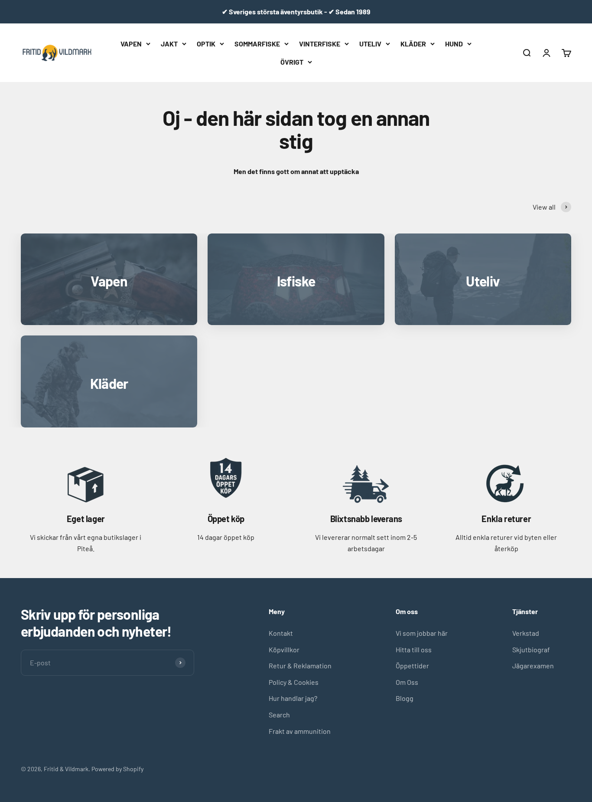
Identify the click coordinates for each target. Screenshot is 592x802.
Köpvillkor (284, 649)
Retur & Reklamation (300, 665)
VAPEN (131, 43)
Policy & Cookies (294, 682)
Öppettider (412, 665)
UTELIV (370, 43)
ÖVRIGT (291, 61)
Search (279, 714)
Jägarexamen (533, 665)
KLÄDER (413, 43)
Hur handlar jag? (293, 698)
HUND (454, 43)
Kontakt (281, 633)
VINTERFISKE (319, 43)
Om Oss (407, 682)
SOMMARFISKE (257, 43)
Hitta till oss (414, 649)
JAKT (169, 43)
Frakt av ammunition (300, 731)
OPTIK (206, 43)
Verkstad (525, 633)
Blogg (404, 698)
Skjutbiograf (531, 649)
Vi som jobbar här (422, 633)
